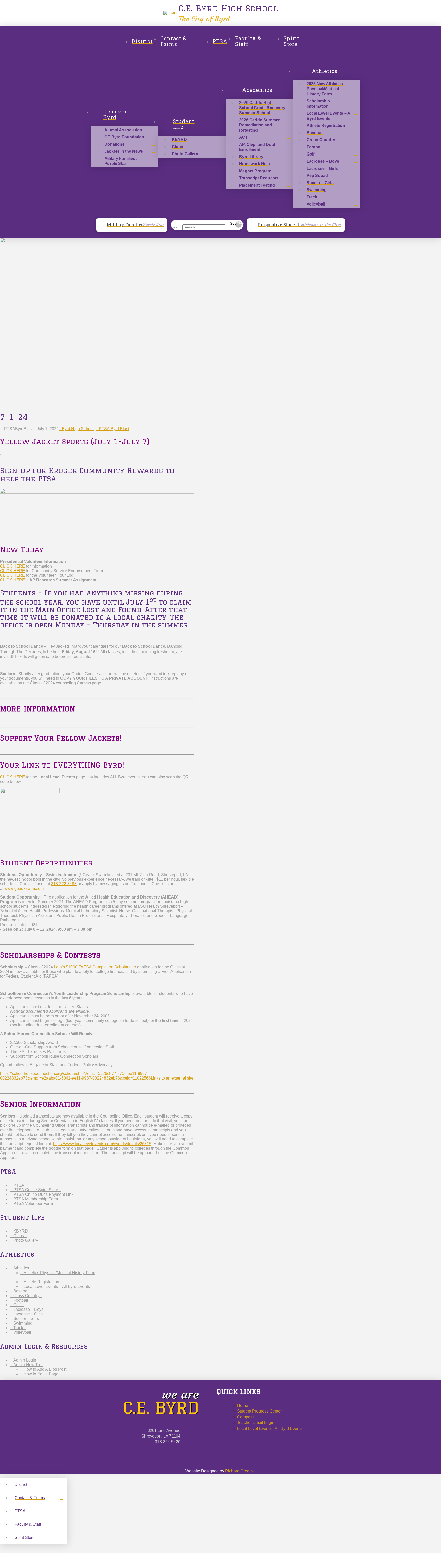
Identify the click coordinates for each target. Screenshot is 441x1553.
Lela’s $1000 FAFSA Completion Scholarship (95, 967)
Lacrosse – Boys (28, 1309)
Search (176, 227)
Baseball (21, 1291)
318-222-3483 (64, 884)
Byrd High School (78, 429)
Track (18, 1328)
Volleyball (22, 1332)
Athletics (21, 1268)
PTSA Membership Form (35, 1199)
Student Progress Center (259, 1411)
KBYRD (20, 1231)
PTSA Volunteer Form (33, 1203)
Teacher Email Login (255, 1422)
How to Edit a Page (40, 1374)
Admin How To (26, 1365)
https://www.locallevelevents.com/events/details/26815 (102, 1143)
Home (242, 1405)
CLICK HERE (12, 566)
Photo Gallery (25, 1240)
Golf (17, 1305)
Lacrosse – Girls (28, 1314)
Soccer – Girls (26, 1318)
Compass (245, 1417)
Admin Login (24, 1360)
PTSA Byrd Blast (114, 429)
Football (20, 1300)
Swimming (22, 1323)
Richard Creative (240, 1471)
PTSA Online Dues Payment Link (43, 1194)
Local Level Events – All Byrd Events (56, 1286)
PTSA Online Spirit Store (35, 1190)
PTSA (18, 1185)
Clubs (18, 1236)
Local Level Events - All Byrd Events (269, 1428)
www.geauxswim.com (24, 888)
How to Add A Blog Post (44, 1369)
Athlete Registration (41, 1282)
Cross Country (26, 1295)
